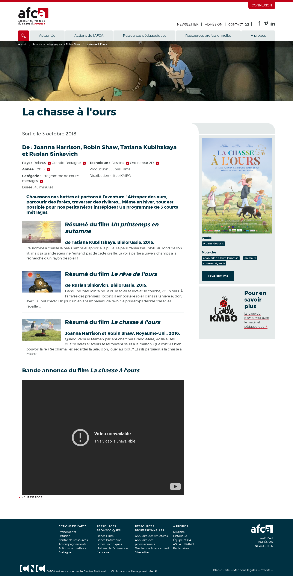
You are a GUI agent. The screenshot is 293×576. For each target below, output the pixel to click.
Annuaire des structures (151, 536)
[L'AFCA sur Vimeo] (266, 24)
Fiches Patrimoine (109, 540)
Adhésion (213, 24)
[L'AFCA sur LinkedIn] (272, 24)
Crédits (265, 570)
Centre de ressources (73, 540)
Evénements (67, 532)
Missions (178, 532)
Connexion (262, 5)
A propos (258, 35)
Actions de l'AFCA (88, 35)
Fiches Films (105, 536)
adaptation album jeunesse (220, 258)
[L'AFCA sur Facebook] (259, 24)
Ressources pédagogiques (144, 35)
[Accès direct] (23, 35)
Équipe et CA (182, 540)
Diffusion (64, 536)
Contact (266, 537)
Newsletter (188, 24)
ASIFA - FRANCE (184, 544)
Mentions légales (245, 570)
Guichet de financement (152, 548)
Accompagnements (72, 544)
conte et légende (214, 263)
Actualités (47, 35)
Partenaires (181, 548)
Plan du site (221, 570)
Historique (180, 536)
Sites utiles (142, 552)
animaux (250, 258)
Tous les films (218, 276)
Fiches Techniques (109, 544)
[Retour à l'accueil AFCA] (33, 24)
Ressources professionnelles (208, 35)
